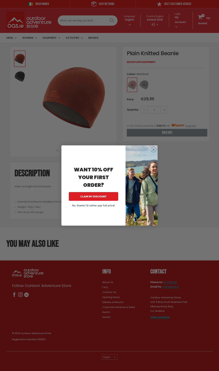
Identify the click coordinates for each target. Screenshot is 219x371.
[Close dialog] (153, 149)
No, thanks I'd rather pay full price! (93, 205)
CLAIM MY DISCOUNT (93, 196)
